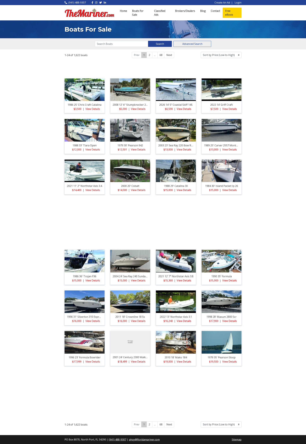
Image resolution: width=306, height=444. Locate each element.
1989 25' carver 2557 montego (222, 145)
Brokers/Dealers (185, 11)
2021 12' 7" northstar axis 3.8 (175, 276)
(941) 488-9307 (77, 2)
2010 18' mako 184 (176, 357)
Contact (215, 11)
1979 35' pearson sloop (222, 357)
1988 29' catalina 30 (176, 186)
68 (161, 55)
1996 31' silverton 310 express (85, 317)
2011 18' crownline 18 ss (130, 317)
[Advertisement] (153, 68)
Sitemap (236, 439)
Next (169, 55)
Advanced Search (192, 44)
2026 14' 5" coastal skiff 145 (176, 104)
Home (123, 11)
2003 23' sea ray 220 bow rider (177, 145)
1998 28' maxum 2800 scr (221, 317)
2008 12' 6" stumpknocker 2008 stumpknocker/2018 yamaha (149, 104)
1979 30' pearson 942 (130, 145)
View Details (92, 109)
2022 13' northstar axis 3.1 (176, 317)
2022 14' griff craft (221, 104)
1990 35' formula (221, 276)
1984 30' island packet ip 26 (221, 186)
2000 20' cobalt (130, 186)
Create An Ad (222, 2)
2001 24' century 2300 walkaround (133, 357)
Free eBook (229, 12)
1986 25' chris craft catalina (84, 104)
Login (238, 2)
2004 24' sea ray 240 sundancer (132, 276)
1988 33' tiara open (85, 145)
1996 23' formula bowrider (85, 357)
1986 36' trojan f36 (84, 276)
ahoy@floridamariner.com (144, 439)
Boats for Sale (137, 12)
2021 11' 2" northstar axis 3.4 (84, 186)
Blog (203, 11)
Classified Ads (159, 12)
